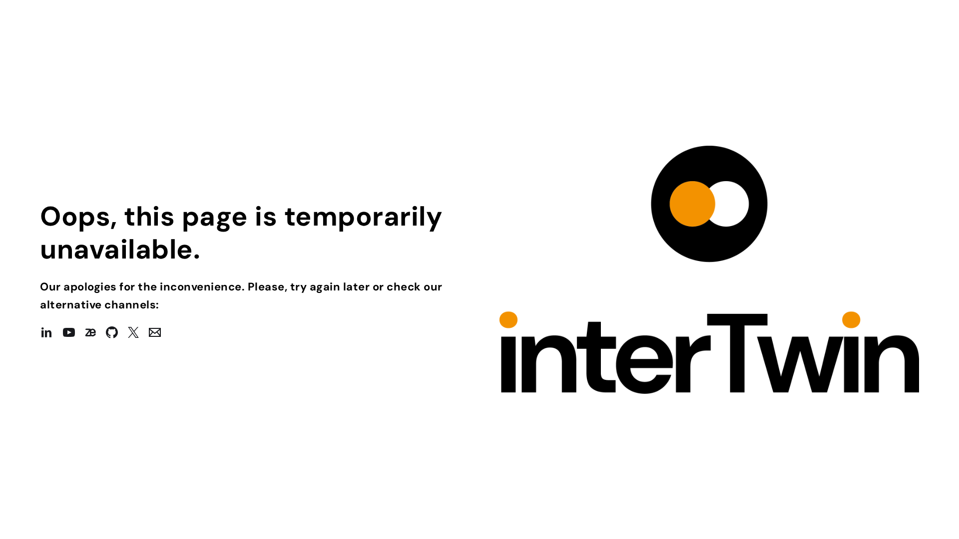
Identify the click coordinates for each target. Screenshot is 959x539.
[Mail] (160, 332)
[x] (138, 332)
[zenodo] (95, 332)
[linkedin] (51, 332)
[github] (117, 332)
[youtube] (74, 332)
